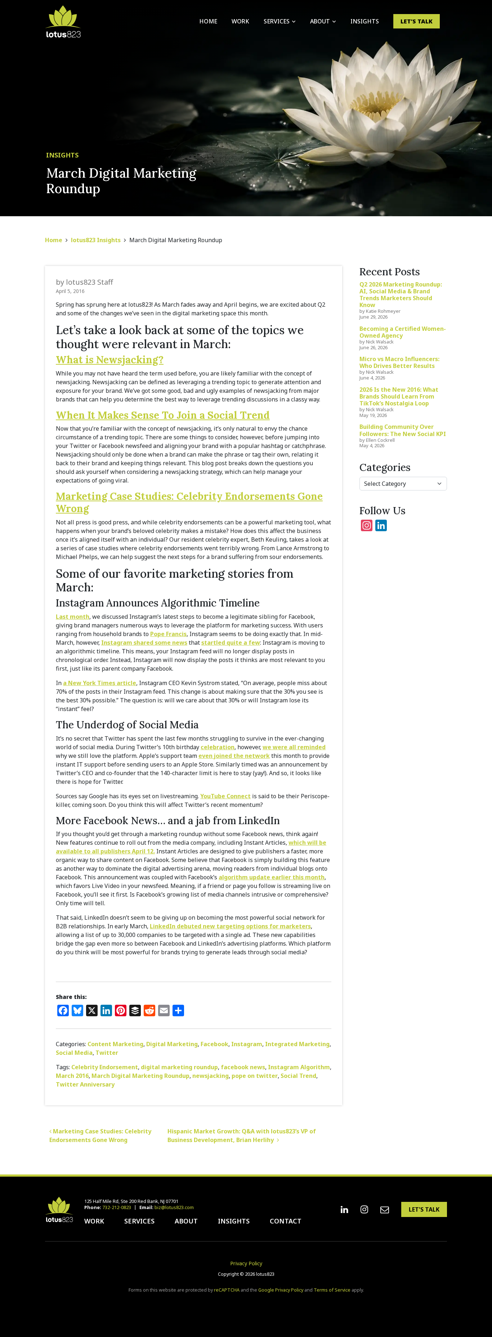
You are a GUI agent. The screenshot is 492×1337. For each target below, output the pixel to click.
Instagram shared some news (144, 643)
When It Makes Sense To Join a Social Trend (163, 415)
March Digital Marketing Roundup (140, 1076)
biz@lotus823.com (174, 1207)
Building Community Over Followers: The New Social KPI (402, 430)
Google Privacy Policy (280, 1290)
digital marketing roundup (179, 1067)
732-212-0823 (116, 1207)
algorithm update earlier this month (272, 877)
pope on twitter (255, 1076)
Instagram (246, 1044)
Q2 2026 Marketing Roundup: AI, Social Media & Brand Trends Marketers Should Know (400, 294)
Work (240, 21)
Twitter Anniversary (85, 1084)
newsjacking (210, 1076)
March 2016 (72, 1076)
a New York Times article (99, 683)
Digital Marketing (172, 1044)
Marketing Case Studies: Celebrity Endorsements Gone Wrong (189, 502)
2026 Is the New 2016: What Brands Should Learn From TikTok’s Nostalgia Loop (398, 396)
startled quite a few (230, 643)
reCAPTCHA (227, 1290)
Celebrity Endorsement (104, 1067)
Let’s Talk (417, 21)
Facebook (214, 1044)
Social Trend (298, 1076)
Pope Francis (168, 634)
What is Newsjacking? (110, 359)
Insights (364, 21)
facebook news (243, 1067)
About (320, 21)
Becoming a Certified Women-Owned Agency (402, 332)
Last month (72, 617)
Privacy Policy (246, 1263)
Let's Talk (424, 1209)
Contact (285, 1221)
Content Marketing (115, 1044)
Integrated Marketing (297, 1044)
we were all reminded (294, 747)
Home (208, 21)
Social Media (74, 1053)
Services (277, 21)
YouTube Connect (225, 796)
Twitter (106, 1053)
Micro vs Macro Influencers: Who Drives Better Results (399, 362)
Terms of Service (332, 1290)
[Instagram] (364, 1209)
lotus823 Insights (96, 240)
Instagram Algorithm (299, 1067)
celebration (217, 747)
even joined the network (234, 756)
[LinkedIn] (344, 1209)
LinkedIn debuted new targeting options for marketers (230, 926)
